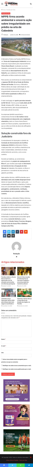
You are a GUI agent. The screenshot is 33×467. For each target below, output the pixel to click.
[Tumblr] (17, 232)
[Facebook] (4, 232)
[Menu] (2, 4)
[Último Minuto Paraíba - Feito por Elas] (11, 3)
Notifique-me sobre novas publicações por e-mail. (17, 369)
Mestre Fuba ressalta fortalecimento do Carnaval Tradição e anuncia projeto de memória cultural (23, 280)
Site (2, 352)
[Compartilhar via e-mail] (9, 235)
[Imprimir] (13, 235)
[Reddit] (26, 232)
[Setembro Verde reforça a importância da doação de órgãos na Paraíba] (24, 293)
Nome (3, 339)
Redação (6, 34)
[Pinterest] (21, 232)
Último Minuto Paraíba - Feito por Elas (16, 460)
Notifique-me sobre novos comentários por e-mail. (17, 365)
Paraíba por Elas (11, 9)
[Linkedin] (13, 232)
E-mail (3, 346)
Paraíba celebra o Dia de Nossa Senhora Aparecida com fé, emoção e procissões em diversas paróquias (8, 280)
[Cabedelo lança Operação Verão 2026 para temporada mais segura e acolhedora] (8, 293)
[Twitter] (9, 232)
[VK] (4, 235)
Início (4, 9)
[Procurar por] (31, 4)
